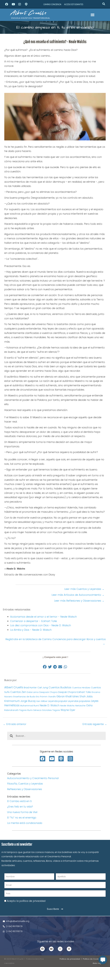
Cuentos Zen (18, 692)
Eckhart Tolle (84, 692)
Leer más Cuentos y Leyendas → (84, 589)
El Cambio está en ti (19, 801)
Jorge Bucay (28, 701)
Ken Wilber (42, 701)
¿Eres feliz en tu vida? (20, 806)
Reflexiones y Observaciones (24, 789)
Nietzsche (80, 705)
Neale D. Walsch (49, 705)
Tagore (56, 710)
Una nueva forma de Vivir (22, 812)
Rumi (30, 710)
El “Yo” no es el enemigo (21, 817)
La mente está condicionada (24, 823)
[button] (103, 3)
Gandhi (52, 696)
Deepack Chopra (48, 692)
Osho (89, 705)
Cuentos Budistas (60, 687)
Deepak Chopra (67, 692)
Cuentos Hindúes (81, 687)
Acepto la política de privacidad (26, 901)
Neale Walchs (67, 705)
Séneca (37, 710)
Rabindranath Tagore (15, 710)
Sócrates (47, 710)
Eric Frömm (41, 696)
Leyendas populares (79, 701)
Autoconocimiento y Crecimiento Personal (33, 778)
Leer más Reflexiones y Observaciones (79, 600)
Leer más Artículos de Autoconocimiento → (78, 595)
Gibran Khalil (64, 696)
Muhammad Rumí (29, 705)
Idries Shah (79, 696)
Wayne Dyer (68, 710)
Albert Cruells (28, 12)
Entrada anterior (14, 724)
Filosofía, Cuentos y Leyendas (25, 783)
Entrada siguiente (94, 724)
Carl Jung (42, 687)
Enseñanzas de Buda (24, 696)
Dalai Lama (33, 692)
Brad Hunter (30, 687)
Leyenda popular (57, 701)
